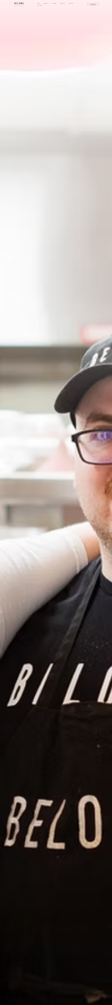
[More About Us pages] (49, 3)
